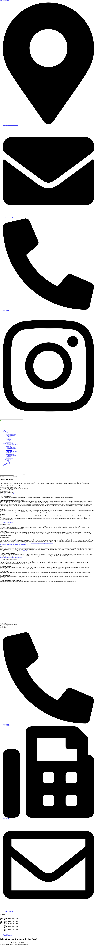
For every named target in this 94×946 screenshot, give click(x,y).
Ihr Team (8, 438)
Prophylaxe (8, 452)
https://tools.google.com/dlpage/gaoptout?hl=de (42, 543)
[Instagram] (48, 417)
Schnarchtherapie (10, 454)
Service (7, 460)
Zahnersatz (8, 456)
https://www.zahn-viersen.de (10, 493)
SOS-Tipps (8, 462)
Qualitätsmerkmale (10, 435)
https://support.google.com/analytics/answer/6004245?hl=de (14, 544)
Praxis (4, 431)
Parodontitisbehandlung (11, 451)
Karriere (5, 464)
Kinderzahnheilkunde (11, 448)
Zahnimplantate (9, 458)
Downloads (8, 463)
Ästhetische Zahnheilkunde (12, 444)
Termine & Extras (7, 459)
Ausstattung (8, 440)
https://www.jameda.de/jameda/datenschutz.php (11, 557)
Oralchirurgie (9, 450)
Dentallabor (8, 439)
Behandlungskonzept (11, 434)
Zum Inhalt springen (4, 0)
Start (4, 430)
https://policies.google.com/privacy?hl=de (33, 550)
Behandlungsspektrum (8, 443)
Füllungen (8, 446)
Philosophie (8, 432)
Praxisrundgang (9, 442)
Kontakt (5, 465)
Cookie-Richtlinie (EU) (8, 522)
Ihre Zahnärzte (9, 436)
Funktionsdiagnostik (10, 447)
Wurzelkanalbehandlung (11, 455)
